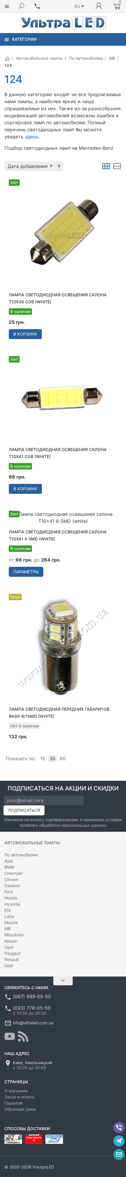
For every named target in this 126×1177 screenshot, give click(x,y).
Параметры (26, 571)
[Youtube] (9, 1036)
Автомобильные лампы (39, 58)
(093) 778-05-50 (32, 1008)
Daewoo (12, 885)
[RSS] (23, 1036)
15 (42, 758)
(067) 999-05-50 (32, 996)
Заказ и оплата (19, 1096)
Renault (11, 959)
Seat (8, 965)
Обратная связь (20, 1109)
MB (112, 58)
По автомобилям (86, 58)
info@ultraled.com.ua (33, 1022)
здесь (31, 137)
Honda (10, 897)
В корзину (25, 333)
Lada (9, 916)
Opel (8, 947)
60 (63, 758)
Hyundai (12, 904)
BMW (9, 867)
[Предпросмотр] (63, 233)
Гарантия (13, 1103)
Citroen (11, 879)
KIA (7, 910)
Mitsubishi (13, 934)
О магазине (16, 1090)
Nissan (10, 940)
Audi (8, 860)
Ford (8, 891)
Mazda (11, 922)
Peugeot (12, 953)
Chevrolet (13, 873)
